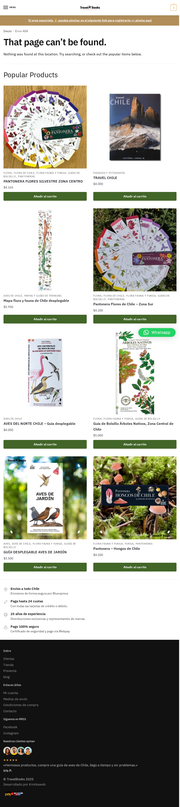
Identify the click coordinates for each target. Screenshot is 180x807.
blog (6, 677)
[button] (157, 332)
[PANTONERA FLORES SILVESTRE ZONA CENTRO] (45, 127)
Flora (8, 172)
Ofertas (8, 659)
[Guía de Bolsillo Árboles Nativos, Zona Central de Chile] (134, 372)
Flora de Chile (24, 172)
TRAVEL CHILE (105, 178)
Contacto (9, 711)
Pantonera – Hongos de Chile (116, 548)
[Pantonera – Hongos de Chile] (134, 497)
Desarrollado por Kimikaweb (24, 784)
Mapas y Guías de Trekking (43, 295)
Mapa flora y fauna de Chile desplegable (36, 300)
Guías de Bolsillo (147, 418)
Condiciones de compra (20, 705)
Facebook (10, 727)
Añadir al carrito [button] (45, 196)
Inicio (8, 31)
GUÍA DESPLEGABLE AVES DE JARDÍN (35, 552)
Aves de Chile (13, 295)
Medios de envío (15, 699)
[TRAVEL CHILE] (134, 127)
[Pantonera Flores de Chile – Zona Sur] (134, 249)
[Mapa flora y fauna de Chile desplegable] (45, 249)
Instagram (11, 733)
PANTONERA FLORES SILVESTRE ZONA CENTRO (43, 181)
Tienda (8, 665)
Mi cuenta (10, 693)
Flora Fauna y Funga (51, 172)
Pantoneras (26, 176)
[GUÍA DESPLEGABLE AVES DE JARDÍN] (45, 497)
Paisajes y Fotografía (109, 172)
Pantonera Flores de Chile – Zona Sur (123, 304)
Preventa (9, 671)
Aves (7, 543)
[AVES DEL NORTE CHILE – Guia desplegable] (45, 372)
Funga (129, 543)
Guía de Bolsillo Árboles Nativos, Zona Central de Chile (133, 426)
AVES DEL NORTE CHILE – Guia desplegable (40, 423)
